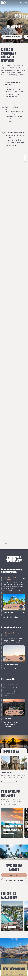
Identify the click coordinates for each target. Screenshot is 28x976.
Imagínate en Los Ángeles (15, 880)
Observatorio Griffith (10, 685)
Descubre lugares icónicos (12, 36)
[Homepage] (3, 3)
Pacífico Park (8, 613)
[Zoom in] (25, 156)
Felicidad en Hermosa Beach (11, 634)
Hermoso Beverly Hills (11, 664)
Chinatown (7, 718)
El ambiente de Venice (11, 669)
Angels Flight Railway (11, 617)
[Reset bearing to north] (25, 160)
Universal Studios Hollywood (9, 578)
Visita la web (13, 875)
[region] (14, 349)
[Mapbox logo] (5, 543)
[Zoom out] (25, 158)
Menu (22, 3)
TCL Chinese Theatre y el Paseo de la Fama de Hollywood (12, 725)
